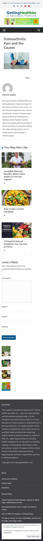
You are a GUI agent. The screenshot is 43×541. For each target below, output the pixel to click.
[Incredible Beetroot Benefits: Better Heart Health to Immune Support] (16, 154)
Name (5, 307)
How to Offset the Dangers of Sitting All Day (17, 514)
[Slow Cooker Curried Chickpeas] (16, 191)
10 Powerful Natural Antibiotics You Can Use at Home (15, 244)
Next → (28, 78)
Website (5, 327)
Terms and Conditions (9, 479)
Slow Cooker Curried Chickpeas (14, 210)
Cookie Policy (7, 532)
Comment (6, 278)
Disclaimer (5, 488)
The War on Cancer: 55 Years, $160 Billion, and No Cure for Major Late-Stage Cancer (23, 4)
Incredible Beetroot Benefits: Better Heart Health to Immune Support (14, 175)
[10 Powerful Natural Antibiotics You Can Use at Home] (16, 224)
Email (4, 317)
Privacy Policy (6, 483)
